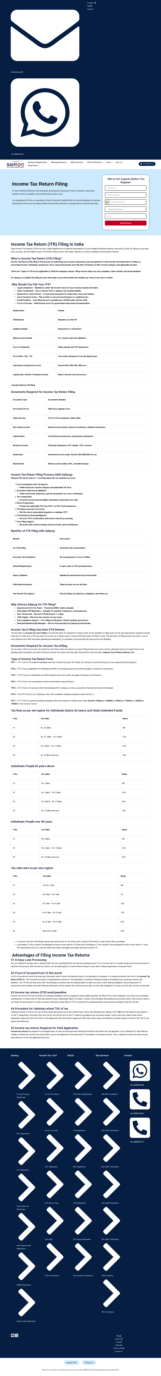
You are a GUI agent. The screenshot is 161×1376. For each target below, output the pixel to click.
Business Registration (37, 162)
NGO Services (77, 162)
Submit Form (125, 223)
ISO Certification (94, 162)
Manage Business (58, 162)
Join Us (119, 162)
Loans (108, 162)
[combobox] (107, 202)
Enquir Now (33, 165)
